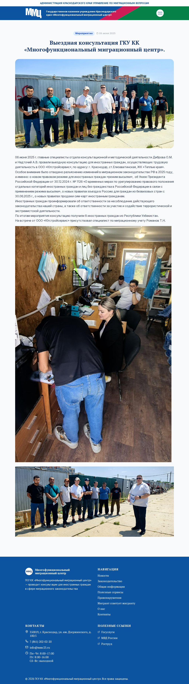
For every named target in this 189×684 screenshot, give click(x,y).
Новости (103, 575)
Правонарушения (109, 597)
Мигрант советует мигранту (116, 603)
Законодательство (110, 581)
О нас (101, 609)
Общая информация (111, 586)
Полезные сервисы (110, 592)
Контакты (104, 614)
